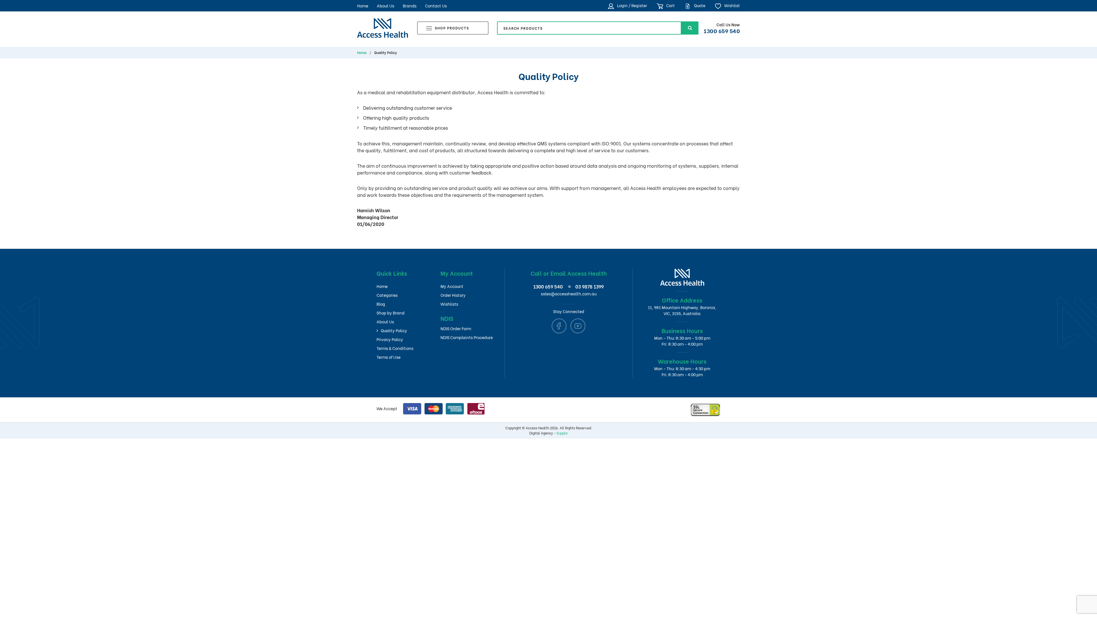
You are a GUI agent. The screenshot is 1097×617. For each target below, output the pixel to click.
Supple (562, 432)
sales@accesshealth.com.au (568, 294)
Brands (410, 6)
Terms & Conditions (395, 348)
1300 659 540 (722, 31)
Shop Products (452, 27)
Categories (387, 295)
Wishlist (731, 5)
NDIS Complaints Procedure (467, 337)
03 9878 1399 (589, 286)
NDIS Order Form (456, 328)
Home (362, 6)
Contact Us (436, 6)
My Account (452, 286)
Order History (453, 295)
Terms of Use (389, 357)
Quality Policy (394, 330)
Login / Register (631, 5)
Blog (381, 304)
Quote (699, 5)
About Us (385, 6)
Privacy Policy (390, 339)
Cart (670, 5)
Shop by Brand (391, 313)
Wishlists (449, 304)
